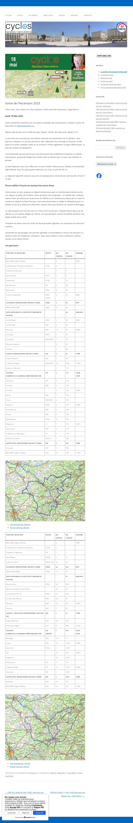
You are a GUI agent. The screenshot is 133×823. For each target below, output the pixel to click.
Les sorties (33, 15)
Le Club (8, 15)
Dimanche (61, 773)
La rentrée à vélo (107, 75)
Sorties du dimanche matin (111, 84)
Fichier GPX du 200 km (19, 527)
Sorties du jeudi (106, 81)
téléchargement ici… (26, 126)
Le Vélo (20, 15)
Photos (62, 15)
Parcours (33, 773)
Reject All (25, 813)
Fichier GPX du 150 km (19, 766)
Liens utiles (48, 15)
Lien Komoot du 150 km (20, 763)
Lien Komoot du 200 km (20, 524)
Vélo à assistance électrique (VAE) (113, 87)
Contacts (88, 15)
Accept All (39, 813)
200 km (53, 773)
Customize (11, 813)
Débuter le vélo (106, 78)
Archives (74, 15)
